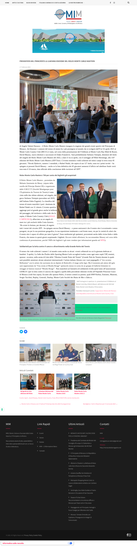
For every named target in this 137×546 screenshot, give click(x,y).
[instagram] (114, 3)
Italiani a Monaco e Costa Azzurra (52, 3)
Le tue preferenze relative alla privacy (46, 543)
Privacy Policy (28, 535)
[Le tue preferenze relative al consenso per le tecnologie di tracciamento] (2, 409)
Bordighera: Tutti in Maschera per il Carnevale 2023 (100, 404)
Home (7, 3)
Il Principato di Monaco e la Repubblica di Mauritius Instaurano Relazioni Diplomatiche (82, 456)
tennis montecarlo (73, 398)
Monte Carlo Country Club (46, 398)
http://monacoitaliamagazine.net (110, 448)
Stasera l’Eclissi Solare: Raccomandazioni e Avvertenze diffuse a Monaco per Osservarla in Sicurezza (81, 500)
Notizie (41, 442)
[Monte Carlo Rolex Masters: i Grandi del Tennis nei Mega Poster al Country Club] (68, 352)
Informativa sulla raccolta (13, 543)
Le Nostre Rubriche (76, 3)
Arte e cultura (17, 3)
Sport (26, 398)
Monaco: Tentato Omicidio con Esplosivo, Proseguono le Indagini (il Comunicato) (80, 517)
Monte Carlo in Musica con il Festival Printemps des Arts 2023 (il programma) (45, 404)
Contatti (42, 451)
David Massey (33, 398)
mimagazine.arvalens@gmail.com (110, 441)
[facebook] (110, 3)
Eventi (22, 398)
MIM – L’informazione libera (48, 446)
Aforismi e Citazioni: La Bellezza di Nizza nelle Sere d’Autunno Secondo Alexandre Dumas (82, 466)
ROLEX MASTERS (61, 398)
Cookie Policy (37, 535)
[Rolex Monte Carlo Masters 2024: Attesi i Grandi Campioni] (101, 352)
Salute (41, 438)
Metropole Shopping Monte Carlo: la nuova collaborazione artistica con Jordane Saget (82, 483)
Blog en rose (31, 3)
